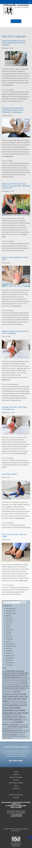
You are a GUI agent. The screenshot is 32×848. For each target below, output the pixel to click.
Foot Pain (10, 89)
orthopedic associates (12, 708)
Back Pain (8, 615)
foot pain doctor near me (13, 167)
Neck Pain (8, 641)
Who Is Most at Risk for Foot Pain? (15, 258)
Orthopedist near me (15, 400)
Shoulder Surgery (10, 655)
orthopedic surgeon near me (16, 728)
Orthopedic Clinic (10, 643)
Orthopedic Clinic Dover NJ (12, 715)
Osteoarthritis (9, 650)
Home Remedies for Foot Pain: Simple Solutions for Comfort (13, 43)
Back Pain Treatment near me (15, 674)
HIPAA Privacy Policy (16, 795)
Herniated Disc (9, 629)
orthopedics (13, 726)
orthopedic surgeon (11, 646)
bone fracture (9, 620)
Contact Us (16, 788)
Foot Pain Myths (9, 474)
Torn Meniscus (9, 665)
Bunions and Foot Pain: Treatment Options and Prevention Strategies (13, 110)
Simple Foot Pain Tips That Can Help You (14, 408)
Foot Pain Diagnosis (23, 312)
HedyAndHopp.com (16, 846)
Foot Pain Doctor (11, 165)
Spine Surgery (9, 660)
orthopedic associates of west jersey (11, 398)
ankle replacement (10, 610)
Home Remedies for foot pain (15, 101)
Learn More (17, 761)
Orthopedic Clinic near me (14, 717)
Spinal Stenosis (9, 658)
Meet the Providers (16, 777)
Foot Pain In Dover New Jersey (18, 96)
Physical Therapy (10, 734)
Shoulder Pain (9, 653)
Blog (16, 785)
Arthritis (4, 671)
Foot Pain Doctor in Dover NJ (15, 94)
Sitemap (16, 797)
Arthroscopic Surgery (11, 613)
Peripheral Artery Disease (12, 592)
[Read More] (9, 85)
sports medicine (10, 738)
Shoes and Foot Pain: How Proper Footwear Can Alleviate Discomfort (16, 186)
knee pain (13, 702)
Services (16, 780)
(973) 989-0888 (16, 21)
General (10, 161)
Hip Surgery (9, 632)
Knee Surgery (9, 636)
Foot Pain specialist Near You (9, 322)
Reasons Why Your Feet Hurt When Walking (15, 332)
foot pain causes (19, 92)
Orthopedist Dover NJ (14, 464)
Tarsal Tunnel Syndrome (15, 594)
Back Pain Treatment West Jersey (15, 676)
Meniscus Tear (9, 639)
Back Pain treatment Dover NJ (13, 672)
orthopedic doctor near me (13, 722)
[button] (30, 837)
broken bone (9, 622)
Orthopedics (9, 648)
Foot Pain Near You (19, 250)
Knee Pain (8, 634)
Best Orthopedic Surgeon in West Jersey (17, 680)
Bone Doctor (9, 618)
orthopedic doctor (12, 719)
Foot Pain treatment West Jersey (21, 527)
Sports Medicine (10, 662)
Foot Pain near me (9, 250)
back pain (11, 671)
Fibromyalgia (12, 587)
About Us (16, 774)
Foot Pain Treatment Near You (12, 174)
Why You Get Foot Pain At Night (14, 535)
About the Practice (10, 608)
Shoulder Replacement (9, 736)
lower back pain (21, 703)
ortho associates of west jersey (17, 395)
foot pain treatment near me (11, 393)
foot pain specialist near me (19, 170)
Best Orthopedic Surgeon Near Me (12, 682)
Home (16, 772)
